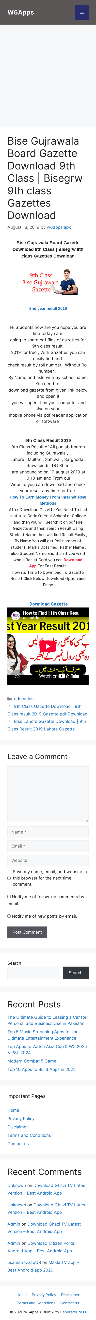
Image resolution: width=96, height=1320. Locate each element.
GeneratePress (73, 1312)
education (24, 698)
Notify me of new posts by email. (44, 916)
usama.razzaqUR (24, 1262)
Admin (13, 1224)
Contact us (18, 1143)
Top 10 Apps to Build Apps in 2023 (41, 1069)
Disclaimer (17, 1126)
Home (13, 1110)
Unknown (16, 1185)
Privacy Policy (20, 1118)
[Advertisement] (48, 77)
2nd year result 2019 (48, 308)
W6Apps (20, 12)
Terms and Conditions (29, 1135)
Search (14, 963)
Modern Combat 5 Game (31, 1061)
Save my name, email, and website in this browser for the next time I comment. (50, 878)
